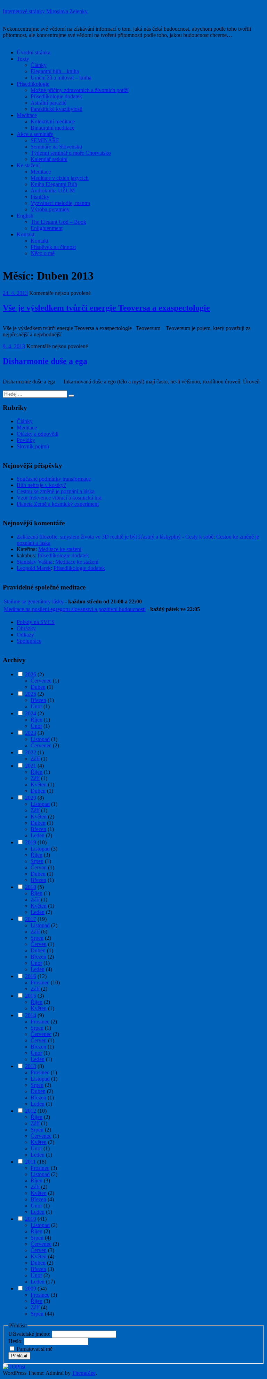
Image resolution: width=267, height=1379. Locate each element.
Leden (37, 835)
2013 (30, 1066)
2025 (30, 694)
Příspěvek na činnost (53, 247)
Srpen (37, 861)
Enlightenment (47, 228)
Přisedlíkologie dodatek (56, 96)
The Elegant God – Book (58, 222)
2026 (30, 674)
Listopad (40, 739)
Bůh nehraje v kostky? (41, 485)
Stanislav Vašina (34, 562)
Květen (39, 784)
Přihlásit (19, 1355)
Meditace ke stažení (59, 549)
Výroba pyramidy (50, 209)
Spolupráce (29, 641)
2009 (30, 1289)
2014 (30, 1015)
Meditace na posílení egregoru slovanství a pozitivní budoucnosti (75, 609)
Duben (38, 687)
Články (39, 65)
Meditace (27, 115)
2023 (30, 733)
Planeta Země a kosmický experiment (58, 504)
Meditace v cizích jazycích (60, 178)
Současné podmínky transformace (54, 479)
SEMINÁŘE (45, 140)
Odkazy (25, 635)
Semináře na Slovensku (56, 147)
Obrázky (26, 628)
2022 (30, 752)
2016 (30, 976)
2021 (30, 766)
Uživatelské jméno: (30, 1334)
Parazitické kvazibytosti (56, 109)
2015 (30, 996)
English (25, 216)
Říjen (36, 720)
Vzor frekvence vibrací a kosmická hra (59, 498)
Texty (23, 59)
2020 (30, 798)
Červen (39, 867)
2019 (30, 842)
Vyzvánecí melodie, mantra (60, 203)
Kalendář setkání (49, 159)
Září (35, 759)
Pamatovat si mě (34, 1349)
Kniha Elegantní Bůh (54, 184)
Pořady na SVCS (36, 622)
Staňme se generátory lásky (34, 601)
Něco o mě (43, 253)
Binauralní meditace (52, 128)
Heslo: (16, 1341)
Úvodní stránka (33, 52)
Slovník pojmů (33, 446)
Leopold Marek (34, 568)
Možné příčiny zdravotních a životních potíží (80, 90)
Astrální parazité (48, 103)
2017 (30, 919)
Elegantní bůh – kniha (55, 71)
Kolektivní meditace (53, 121)
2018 (30, 887)
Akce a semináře (35, 134)
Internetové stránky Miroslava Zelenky (45, 11)
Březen (38, 700)
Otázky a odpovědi (37, 434)
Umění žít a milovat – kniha (61, 78)
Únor (36, 706)
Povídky (26, 440)
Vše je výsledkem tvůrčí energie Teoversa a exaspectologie (106, 307)
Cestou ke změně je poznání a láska (56, 491)
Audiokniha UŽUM (53, 190)
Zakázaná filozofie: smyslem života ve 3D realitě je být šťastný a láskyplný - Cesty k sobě (115, 537)
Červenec (41, 681)
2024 (30, 713)
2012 (30, 1111)
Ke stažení (28, 165)
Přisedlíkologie (33, 84)
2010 (30, 1219)
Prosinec (40, 982)
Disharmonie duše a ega (45, 361)
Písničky (40, 197)
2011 (30, 1162)
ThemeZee (84, 1373)
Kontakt (25, 234)
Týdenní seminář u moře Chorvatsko (71, 153)
